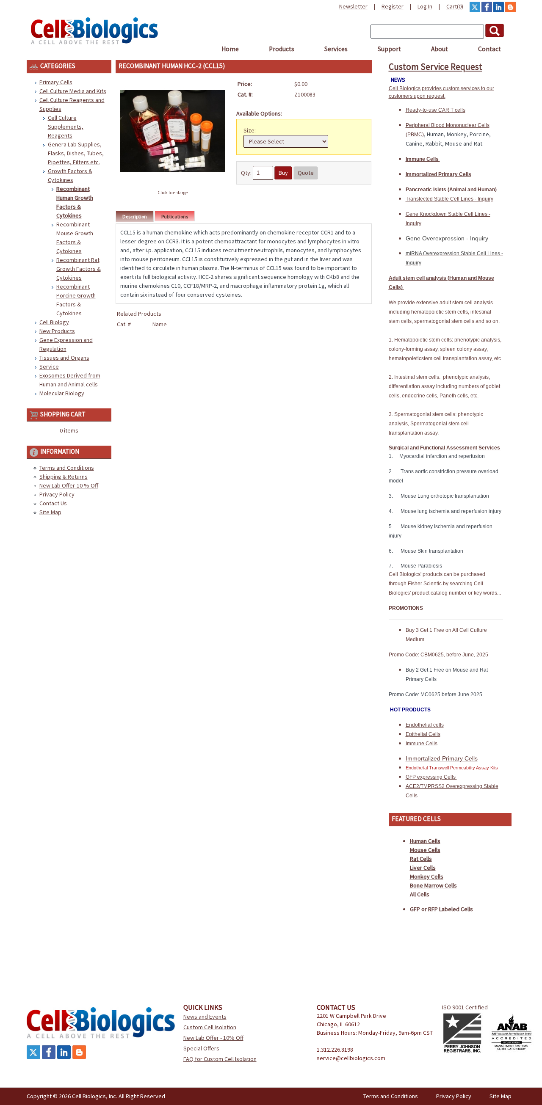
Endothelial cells (425, 725)
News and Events (205, 1016)
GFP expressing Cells (431, 777)
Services (336, 49)
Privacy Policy (57, 494)
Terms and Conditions (66, 467)
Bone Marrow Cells (433, 885)
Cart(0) (454, 6)
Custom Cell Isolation (209, 1027)
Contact (489, 49)
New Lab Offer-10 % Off (68, 485)
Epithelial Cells (423, 734)
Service (49, 366)
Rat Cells (421, 859)
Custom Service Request (435, 66)
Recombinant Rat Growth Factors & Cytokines (78, 268)
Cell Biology (54, 322)
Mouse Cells (425, 850)
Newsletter (353, 6)
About (439, 49)
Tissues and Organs (64, 357)
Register (393, 6)
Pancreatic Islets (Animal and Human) (451, 190)
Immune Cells (423, 159)
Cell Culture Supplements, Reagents (65, 126)
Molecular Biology (61, 393)
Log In (425, 6)
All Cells (419, 894)
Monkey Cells (426, 876)
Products (281, 49)
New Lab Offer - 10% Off (213, 1038)
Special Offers (201, 1048)
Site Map (50, 512)
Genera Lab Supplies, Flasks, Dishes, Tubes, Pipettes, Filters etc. (76, 153)
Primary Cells (55, 82)
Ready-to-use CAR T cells (435, 110)
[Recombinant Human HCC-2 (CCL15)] (173, 183)
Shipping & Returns (63, 476)
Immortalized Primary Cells (438, 174)
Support (389, 49)
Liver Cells (423, 867)
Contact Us (53, 503)
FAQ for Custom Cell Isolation (220, 1059)
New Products (57, 331)
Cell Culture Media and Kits (72, 91)
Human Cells (425, 841)
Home (230, 49)
